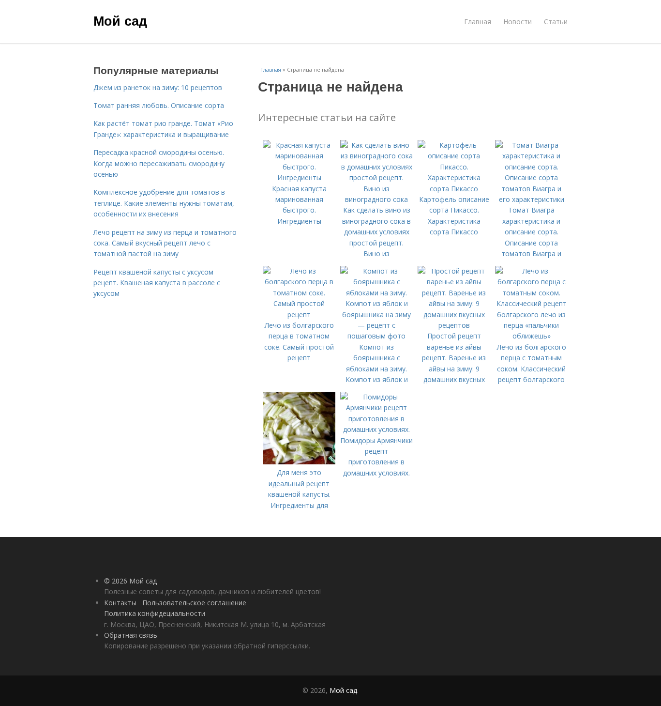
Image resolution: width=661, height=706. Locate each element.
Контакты (120, 602)
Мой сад (120, 20)
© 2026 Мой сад (130, 580)
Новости (517, 21)
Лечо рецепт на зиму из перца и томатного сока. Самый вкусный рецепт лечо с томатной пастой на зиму (165, 243)
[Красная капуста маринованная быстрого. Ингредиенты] (299, 177)
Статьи (556, 21)
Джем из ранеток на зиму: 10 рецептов (157, 87)
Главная (477, 21)
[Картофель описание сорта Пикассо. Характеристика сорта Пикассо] (454, 188)
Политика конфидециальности (154, 613)
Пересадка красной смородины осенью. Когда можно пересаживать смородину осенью (159, 163)
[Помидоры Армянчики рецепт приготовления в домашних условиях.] (376, 429)
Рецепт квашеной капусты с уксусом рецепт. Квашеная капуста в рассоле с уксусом (156, 282)
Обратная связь (130, 635)
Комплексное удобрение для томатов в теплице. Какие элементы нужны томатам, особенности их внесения (163, 202)
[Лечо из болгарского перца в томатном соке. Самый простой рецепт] (299, 314)
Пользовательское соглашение (194, 602)
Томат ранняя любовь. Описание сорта (158, 105)
